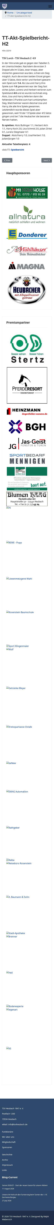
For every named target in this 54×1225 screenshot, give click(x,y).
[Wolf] (27, 667)
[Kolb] (27, 479)
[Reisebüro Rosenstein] (27, 878)
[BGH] (27, 427)
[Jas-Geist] (27, 443)
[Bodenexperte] (27, 1006)
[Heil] (27, 988)
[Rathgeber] (27, 842)
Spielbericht (17, 149)
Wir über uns (8, 1137)
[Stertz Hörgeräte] (27, 348)
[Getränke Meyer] (27, 705)
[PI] (27, 523)
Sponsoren (7, 1147)
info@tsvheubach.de (17, 1124)
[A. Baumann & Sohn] (27, 913)
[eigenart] (27, 1027)
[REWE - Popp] (27, 559)
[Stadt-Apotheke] (27, 933)
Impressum (7, 1165)
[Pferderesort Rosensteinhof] (27, 385)
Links (4, 1170)
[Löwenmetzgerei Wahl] (27, 594)
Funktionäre (7, 1131)
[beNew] (27, 775)
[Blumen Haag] (27, 499)
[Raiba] (27, 860)
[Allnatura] (27, 214)
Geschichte (7, 1154)
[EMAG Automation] (27, 808)
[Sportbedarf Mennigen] (27, 458)
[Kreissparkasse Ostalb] (27, 743)
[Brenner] (27, 953)
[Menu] (50, 6)
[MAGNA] (27, 266)
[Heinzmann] (27, 412)
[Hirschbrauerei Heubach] (27, 290)
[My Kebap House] (27, 192)
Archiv (5, 1159)
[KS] (27, 1063)
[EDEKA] (27, 235)
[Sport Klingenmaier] (27, 646)
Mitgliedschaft (9, 1142)
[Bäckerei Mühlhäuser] (27, 251)
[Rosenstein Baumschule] (27, 627)
